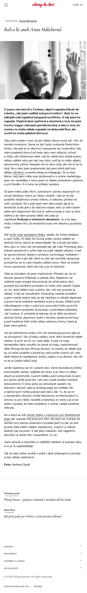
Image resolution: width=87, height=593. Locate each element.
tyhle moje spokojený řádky (27, 236)
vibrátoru (44, 170)
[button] (6, 5)
